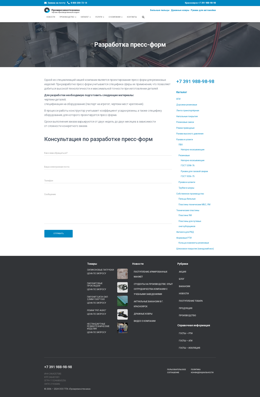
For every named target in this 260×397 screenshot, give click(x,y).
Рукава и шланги (184, 139)
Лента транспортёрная (187, 110)
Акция (182, 272)
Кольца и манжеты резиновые (194, 243)
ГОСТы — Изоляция (189, 348)
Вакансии (184, 286)
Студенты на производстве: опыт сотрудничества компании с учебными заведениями (153, 289)
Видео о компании (145, 321)
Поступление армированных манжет (150, 274)
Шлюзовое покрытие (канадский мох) (195, 248)
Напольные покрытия (187, 116)
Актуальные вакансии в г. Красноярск (148, 304)
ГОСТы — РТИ (186, 333)
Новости (50, 17)
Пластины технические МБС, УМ (194, 204)
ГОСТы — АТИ (185, 340)
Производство (67, 17)
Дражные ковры (143, 314)
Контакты (132, 17)
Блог (181, 279)
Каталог (85, 17)
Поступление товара (191, 301)
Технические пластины (187, 210)
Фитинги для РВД (185, 232)
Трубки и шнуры (186, 188)
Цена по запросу (96, 273)
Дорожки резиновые (186, 104)
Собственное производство (190, 193)
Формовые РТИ (184, 238)
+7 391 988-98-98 (207, 3)
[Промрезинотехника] (62, 10)
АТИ (178, 99)
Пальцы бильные (187, 199)
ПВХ (181, 144)
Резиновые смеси (185, 122)
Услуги (99, 17)
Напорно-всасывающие (192, 149)
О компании (115, 17)
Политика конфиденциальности (202, 370)
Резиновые (184, 155)
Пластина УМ (185, 215)
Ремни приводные (185, 128)
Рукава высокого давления (189, 133)
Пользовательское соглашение (176, 370)
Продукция (185, 308)
